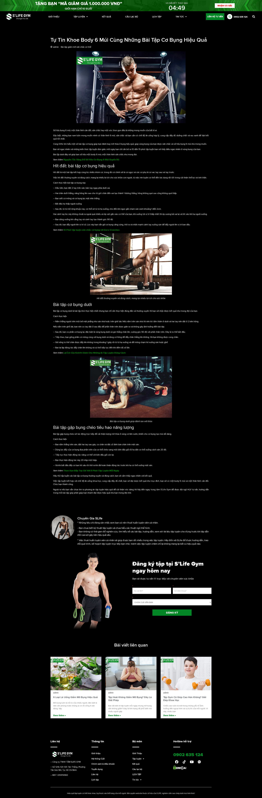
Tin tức (180, 16)
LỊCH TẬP (156, 16)
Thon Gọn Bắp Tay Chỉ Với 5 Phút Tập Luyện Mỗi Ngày (91, 470)
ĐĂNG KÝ (172, 612)
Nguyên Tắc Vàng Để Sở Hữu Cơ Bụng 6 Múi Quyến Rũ (91, 159)
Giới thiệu (96, 753)
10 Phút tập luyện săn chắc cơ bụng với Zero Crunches (91, 230)
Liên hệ (94, 774)
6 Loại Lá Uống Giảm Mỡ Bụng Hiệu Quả (75, 697)
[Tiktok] (184, 761)
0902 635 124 (241, 17)
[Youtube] (191, 761)
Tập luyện (79, 16)
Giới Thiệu (53, 16)
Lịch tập (95, 780)
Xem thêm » (59, 715)
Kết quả (106, 16)
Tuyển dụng (97, 769)
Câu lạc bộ (131, 16)
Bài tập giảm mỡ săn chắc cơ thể (76, 47)
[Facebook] (176, 761)
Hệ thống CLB (98, 759)
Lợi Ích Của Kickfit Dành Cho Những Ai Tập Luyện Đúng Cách (94, 352)
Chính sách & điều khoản (103, 764)
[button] (225, 5)
